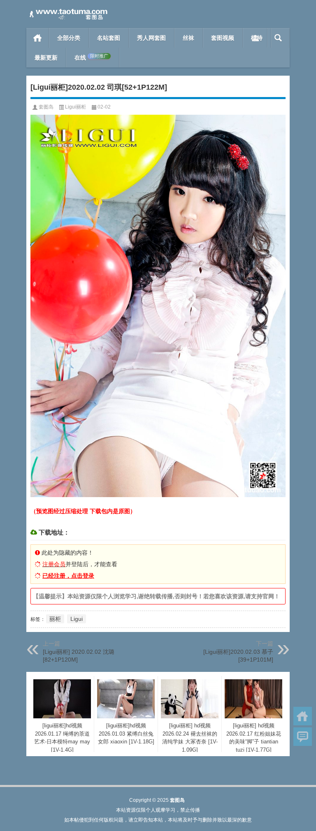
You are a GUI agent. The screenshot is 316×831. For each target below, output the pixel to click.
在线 (91, 57)
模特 (257, 38)
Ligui (76, 619)
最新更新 (46, 57)
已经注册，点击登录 (68, 575)
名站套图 (108, 38)
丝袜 (188, 38)
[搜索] (278, 38)
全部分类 (68, 38)
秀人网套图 (151, 38)
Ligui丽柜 (75, 107)
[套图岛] (67, 11)
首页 (37, 38)
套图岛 (46, 107)
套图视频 (222, 38)
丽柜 (55, 619)
